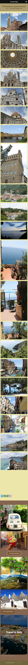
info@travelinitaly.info (7, 655)
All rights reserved (10, 662)
